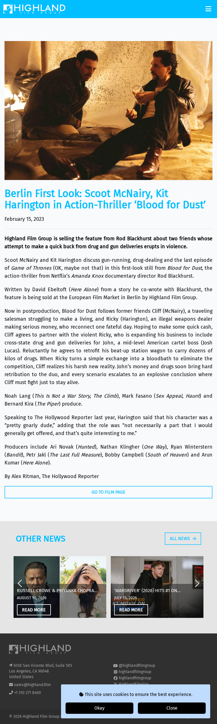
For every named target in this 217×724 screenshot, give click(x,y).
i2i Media (200, 716)
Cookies (111, 716)
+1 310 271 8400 (27, 692)
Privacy (94, 716)
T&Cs (125, 716)
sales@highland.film (32, 684)
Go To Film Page (108, 492)
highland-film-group (137, 690)
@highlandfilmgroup (137, 665)
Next (197, 588)
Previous (20, 588)
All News (180, 538)
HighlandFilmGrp (134, 684)
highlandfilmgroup (135, 671)
